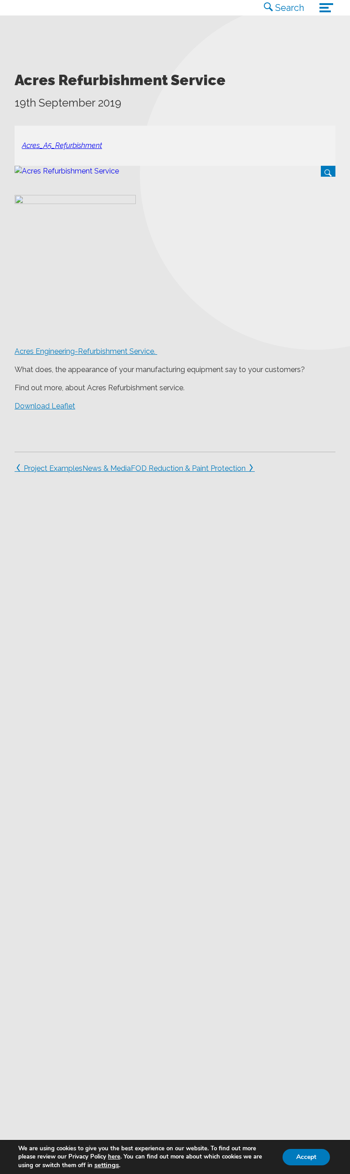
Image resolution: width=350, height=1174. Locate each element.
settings (106, 1165)
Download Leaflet (45, 406)
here (114, 1157)
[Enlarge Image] (175, 171)
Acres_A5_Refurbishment (62, 145)
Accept (306, 1157)
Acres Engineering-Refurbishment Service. (86, 351)
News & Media (106, 468)
